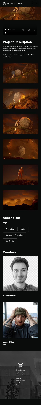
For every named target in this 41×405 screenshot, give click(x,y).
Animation (10, 229)
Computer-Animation (14, 235)
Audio (23, 229)
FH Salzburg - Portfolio (14, 3)
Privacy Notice (20, 380)
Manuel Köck (8, 342)
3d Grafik (10, 241)
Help (17, 385)
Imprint (18, 378)
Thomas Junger (9, 295)
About (18, 382)
